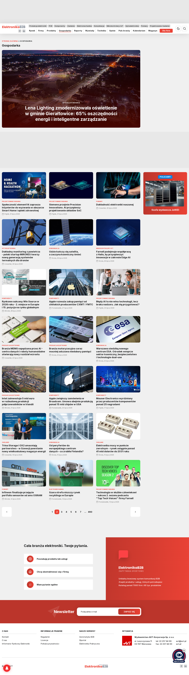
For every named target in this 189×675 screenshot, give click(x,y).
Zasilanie (71, 26)
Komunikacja (99, 26)
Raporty (78, 30)
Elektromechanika (84, 26)
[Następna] (135, 512)
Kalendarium (139, 30)
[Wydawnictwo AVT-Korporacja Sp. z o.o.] (127, 641)
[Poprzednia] (7, 512)
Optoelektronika (132, 26)
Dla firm (166, 30)
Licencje (44, 640)
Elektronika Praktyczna (89, 643)
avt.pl (178, 644)
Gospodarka (65, 30)
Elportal (82, 640)
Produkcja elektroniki (37, 26)
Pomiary (144, 26)
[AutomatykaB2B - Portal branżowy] (13, 27)
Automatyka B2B (86, 637)
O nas (4, 640)
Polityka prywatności (50, 643)
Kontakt (5, 637)
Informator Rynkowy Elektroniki (16, 643)
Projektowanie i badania (159, 26)
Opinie (112, 30)
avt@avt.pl (181, 641)
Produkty (51, 30)
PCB (50, 26)
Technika (101, 30)
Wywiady (89, 30)
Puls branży (124, 30)
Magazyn (152, 30)
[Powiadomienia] (6, 668)
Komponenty (60, 26)
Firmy (41, 30)
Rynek (32, 30)
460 (90, 512)
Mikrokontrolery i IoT (115, 26)
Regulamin (45, 637)
